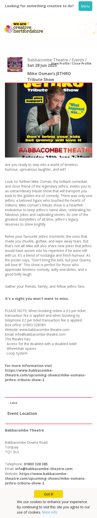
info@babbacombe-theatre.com (40, 334)
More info (49, 512)
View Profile (60, 63)
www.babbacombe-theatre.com (44, 329)
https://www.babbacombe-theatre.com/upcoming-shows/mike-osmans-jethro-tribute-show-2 (45, 375)
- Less (12, 403)
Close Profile (82, 63)
